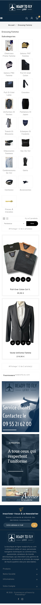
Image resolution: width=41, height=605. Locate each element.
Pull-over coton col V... (20, 289)
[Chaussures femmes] (9, 143)
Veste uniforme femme (20, 353)
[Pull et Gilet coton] (25, 65)
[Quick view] (28, 279)
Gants (25, 170)
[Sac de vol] (25, 143)
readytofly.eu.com (22, 375)
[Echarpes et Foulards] (25, 123)
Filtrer (32, 223)
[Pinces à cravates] (9, 201)
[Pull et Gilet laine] (9, 84)
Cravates (25, 92)
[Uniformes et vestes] (9, 104)
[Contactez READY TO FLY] (20, 406)
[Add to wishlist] (17, 279)
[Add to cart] (12, 279)
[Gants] (25, 162)
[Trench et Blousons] (9, 123)
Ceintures (9, 190)
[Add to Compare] (23, 279)
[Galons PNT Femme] (25, 45)
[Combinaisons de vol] (9, 162)
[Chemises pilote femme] (9, 45)
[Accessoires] (25, 182)
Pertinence (14, 223)
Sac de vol (25, 151)
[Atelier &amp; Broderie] (20, 494)
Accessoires (25, 190)
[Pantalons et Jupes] (25, 104)
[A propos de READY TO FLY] (20, 460)
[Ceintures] (9, 182)
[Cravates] (25, 84)
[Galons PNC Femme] (9, 65)
